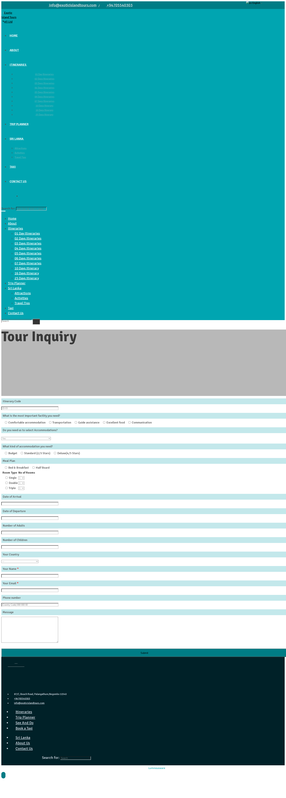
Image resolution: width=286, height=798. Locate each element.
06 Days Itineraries (28, 258)
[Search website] (21, 196)
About (12, 223)
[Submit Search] (36, 321)
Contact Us (16, 313)
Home (12, 218)
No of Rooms (26, 472)
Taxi (11, 308)
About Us (23, 743)
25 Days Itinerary (27, 278)
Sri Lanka (14, 288)
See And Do (24, 723)
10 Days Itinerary (27, 268)
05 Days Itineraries (28, 253)
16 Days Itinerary (27, 273)
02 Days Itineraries (28, 238)
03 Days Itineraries (28, 243)
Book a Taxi (24, 728)
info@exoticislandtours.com (29, 703)
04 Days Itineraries (28, 248)
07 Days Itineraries (28, 263)
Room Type (9, 472)
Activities (21, 298)
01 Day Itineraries (27, 233)
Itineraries (15, 228)
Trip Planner (16, 283)
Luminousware (156, 768)
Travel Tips (22, 303)
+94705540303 (22, 698)
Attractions (23, 293)
